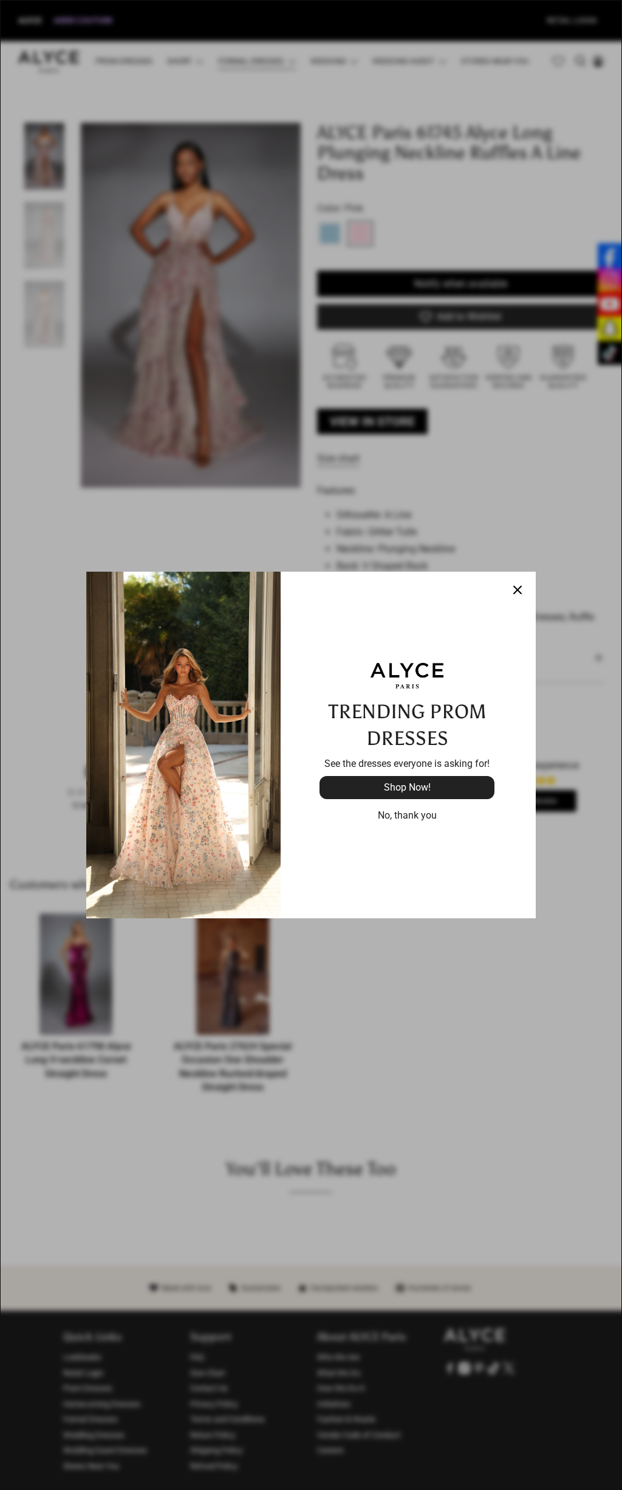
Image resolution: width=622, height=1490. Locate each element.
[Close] (517, 589)
